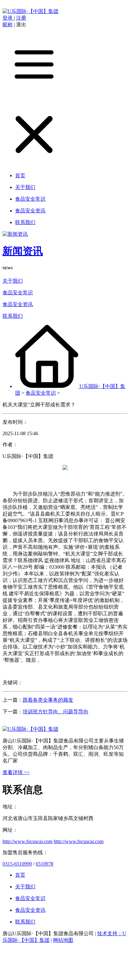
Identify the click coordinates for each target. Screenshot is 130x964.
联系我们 (13, 316)
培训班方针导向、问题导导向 (55, 711)
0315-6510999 (17, 864)
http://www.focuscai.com (27, 841)
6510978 (44, 864)
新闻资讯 (23, 251)
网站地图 (63, 940)
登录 (8, 18)
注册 (21, 18)
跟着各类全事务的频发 (48, 700)
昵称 (8, 24)
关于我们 (13, 281)
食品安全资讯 (18, 304)
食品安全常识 (18, 292)
